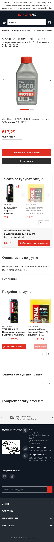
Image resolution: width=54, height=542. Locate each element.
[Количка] (49, 22)
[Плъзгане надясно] (50, 80)
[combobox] (26, 22)
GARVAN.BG (20, 538)
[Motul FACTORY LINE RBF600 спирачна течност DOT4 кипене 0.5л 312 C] (24, 109)
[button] (4, 22)
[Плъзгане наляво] (3, 80)
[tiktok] (12, 476)
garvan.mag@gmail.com (40, 450)
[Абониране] (49, 489)
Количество (8, 136)
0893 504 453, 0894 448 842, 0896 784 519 (40, 459)
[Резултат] (42, 22)
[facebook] (4, 476)
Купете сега (26, 161)
